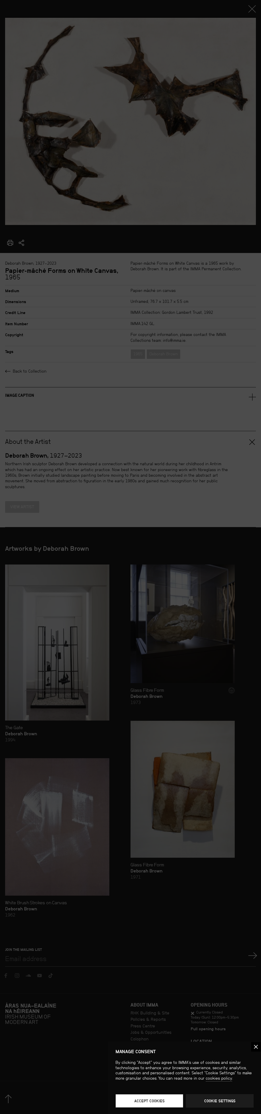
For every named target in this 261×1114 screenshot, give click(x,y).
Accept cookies (149, 1101)
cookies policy (219, 1078)
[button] (256, 1047)
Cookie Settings (220, 1101)
